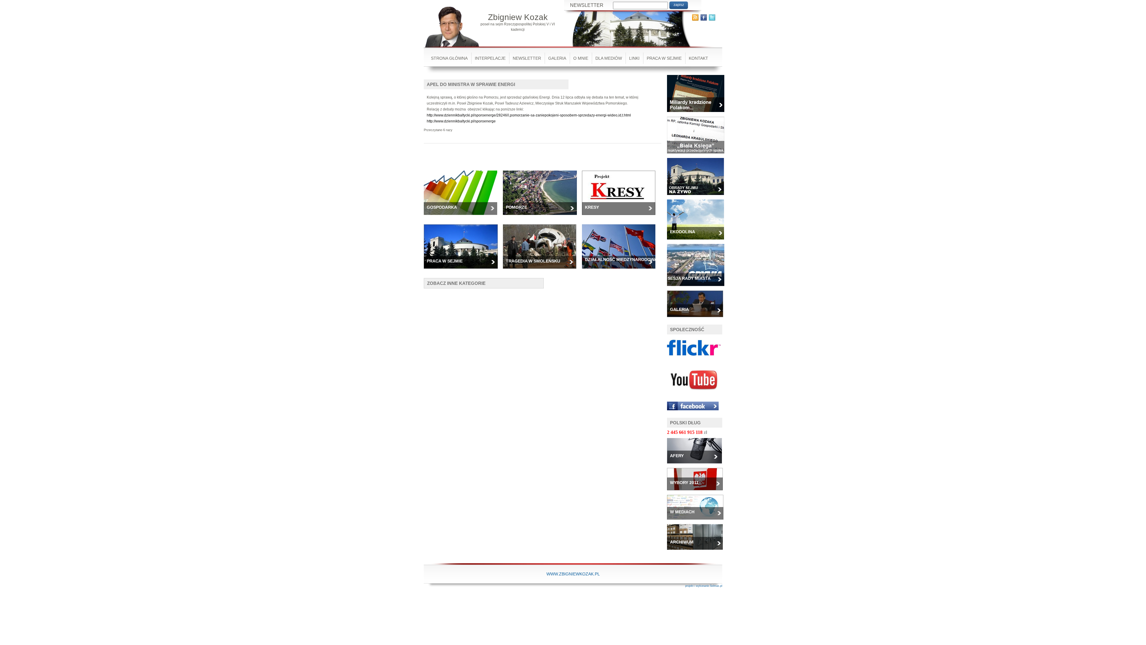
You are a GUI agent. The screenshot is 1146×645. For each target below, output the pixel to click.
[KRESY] (621, 217)
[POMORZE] (542, 217)
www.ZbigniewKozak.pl (573, 574)
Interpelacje (490, 58)
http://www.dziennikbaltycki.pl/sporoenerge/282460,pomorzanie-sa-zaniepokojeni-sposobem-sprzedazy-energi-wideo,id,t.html (529, 115)
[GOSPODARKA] (463, 217)
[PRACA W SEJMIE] (463, 270)
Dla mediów (608, 58)
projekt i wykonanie (697, 585)
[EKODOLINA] (697, 241)
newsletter (527, 58)
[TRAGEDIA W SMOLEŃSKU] (542, 270)
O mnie (580, 58)
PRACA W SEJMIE (664, 58)
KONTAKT (698, 58)
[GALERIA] (697, 319)
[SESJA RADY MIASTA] (698, 288)
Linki (634, 58)
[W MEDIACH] (697, 521)
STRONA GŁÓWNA (449, 58)
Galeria (557, 58)
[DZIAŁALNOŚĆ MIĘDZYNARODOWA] (621, 270)
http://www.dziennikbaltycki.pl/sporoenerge (461, 121)
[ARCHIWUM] (697, 551)
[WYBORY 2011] (697, 492)
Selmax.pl (716, 585)
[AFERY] (696, 465)
